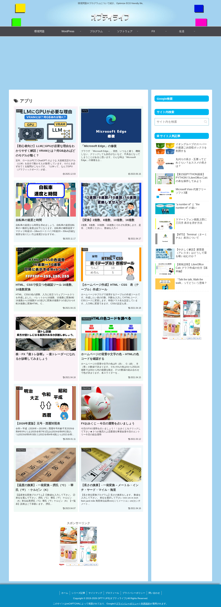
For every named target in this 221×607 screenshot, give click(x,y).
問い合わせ (154, 593)
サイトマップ (95, 593)
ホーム (64, 593)
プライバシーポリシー (133, 593)
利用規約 (145, 603)
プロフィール (112, 593)
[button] (205, 122)
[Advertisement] (110, 63)
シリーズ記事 (78, 593)
